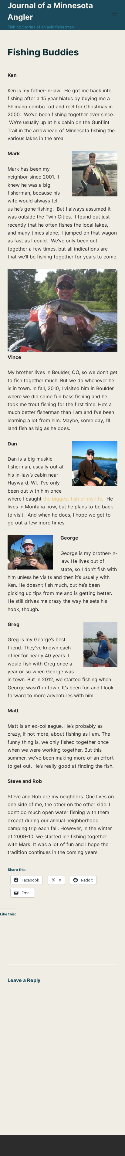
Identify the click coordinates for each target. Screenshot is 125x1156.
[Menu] (114, 15)
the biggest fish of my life (72, 499)
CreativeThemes (25, 1148)
